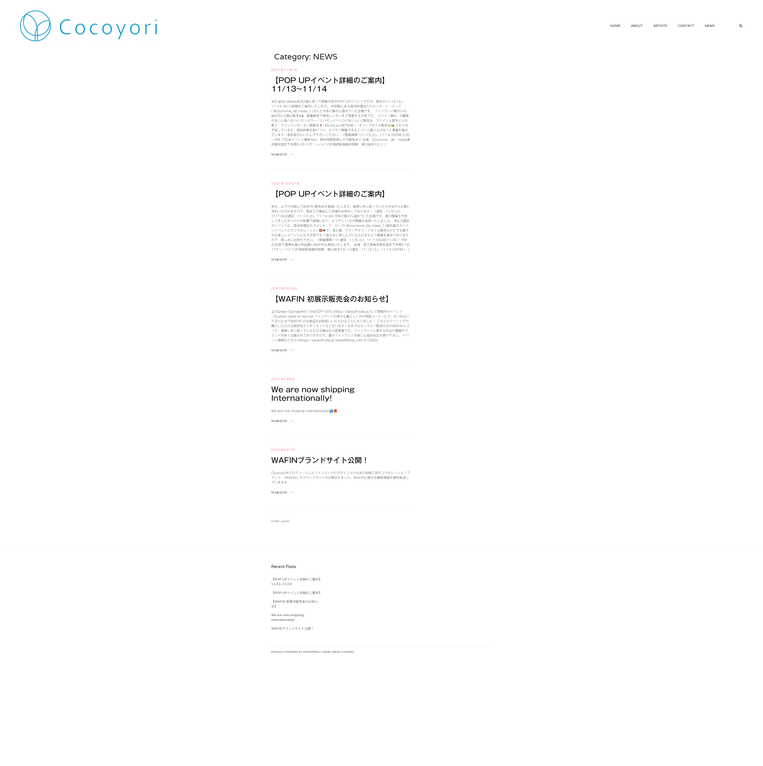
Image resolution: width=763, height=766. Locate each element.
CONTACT (686, 26)
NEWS (710, 26)
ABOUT (637, 26)
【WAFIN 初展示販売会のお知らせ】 (332, 298)
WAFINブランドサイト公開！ (320, 460)
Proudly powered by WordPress (295, 652)
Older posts (280, 521)
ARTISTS (660, 26)
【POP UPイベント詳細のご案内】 (330, 193)
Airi (334, 652)
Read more (282, 154)
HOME (615, 26)
